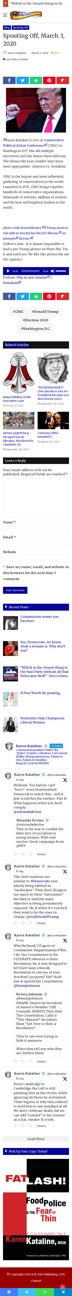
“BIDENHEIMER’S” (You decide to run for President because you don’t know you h (53, 393)
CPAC (19, 312)
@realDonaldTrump (42, 917)
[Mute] (53, 271)
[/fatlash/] (36, 1209)
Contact (36, 1280)
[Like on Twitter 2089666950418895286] (32, 1126)
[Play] (8, 271)
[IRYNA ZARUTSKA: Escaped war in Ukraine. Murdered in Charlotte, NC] (18, 420)
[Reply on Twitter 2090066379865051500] (16, 923)
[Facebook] (9, 80)
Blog (7, 27)
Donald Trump (46, 312)
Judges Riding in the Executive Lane (17, 399)
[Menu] (5, 16)
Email (9, 537)
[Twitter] (22, 80)
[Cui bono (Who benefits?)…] (53, 420)
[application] (36, 271)
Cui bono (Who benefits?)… (48, 435)
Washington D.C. (36, 329)
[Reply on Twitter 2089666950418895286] (16, 1126)
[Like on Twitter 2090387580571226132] (32, 854)
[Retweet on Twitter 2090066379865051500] (24, 923)
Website (9, 552)
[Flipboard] (62, 80)
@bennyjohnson (27, 986)
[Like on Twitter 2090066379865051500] (32, 923)
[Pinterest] (49, 80)
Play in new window (32, 277)
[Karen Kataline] (26, 15)
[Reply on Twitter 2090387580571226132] (16, 854)
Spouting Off (20, 27)
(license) (24, 238)
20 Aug (20, 779)
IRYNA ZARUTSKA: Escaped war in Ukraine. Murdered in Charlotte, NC (18, 438)
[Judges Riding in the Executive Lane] (18, 373)
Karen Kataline (17, 52)
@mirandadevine (27, 812)
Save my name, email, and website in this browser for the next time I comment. (36, 573)
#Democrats (40, 881)
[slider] (61, 270)
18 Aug (20, 940)
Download (10, 283)
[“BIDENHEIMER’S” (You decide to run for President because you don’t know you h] (53, 368)
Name (9, 522)
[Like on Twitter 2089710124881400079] (32, 1061)
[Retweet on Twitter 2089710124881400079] (24, 1061)
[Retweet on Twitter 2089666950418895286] (24, 1126)
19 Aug (20, 871)
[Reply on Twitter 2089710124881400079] (16, 1061)
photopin (9, 238)
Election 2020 (36, 320)
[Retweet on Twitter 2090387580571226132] (24, 854)
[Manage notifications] (62, 1287)
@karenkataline (56, 774)
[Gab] (36, 80)
